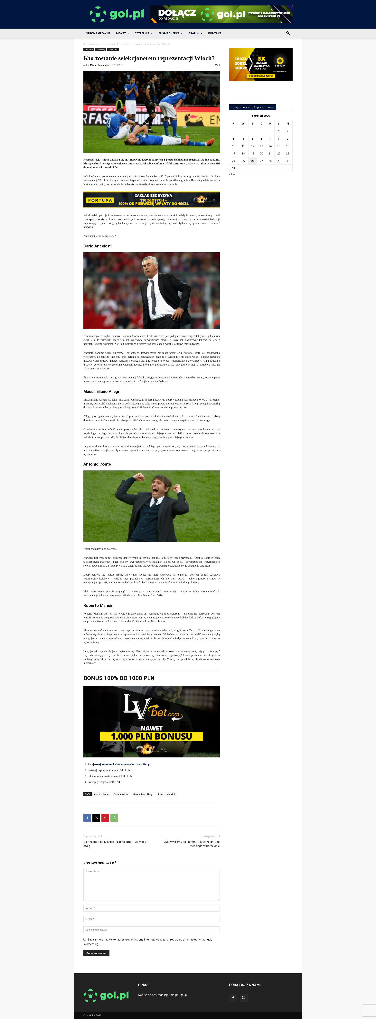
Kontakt (214, 33)
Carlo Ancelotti (120, 794)
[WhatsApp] (114, 818)
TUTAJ (115, 782)
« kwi (232, 174)
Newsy (121, 33)
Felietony (101, 49)
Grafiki (193, 33)
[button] (288, 33)
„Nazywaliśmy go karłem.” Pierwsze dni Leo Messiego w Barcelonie (192, 844)
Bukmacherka (169, 33)
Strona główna (91, 44)
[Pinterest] (105, 818)
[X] (96, 818)
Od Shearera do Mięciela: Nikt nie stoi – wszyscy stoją (114, 844)
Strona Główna (98, 33)
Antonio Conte (101, 794)
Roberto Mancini (166, 794)
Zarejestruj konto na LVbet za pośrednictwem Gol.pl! (119, 764)
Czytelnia (142, 33)
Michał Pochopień (99, 64)
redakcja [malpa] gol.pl (172, 995)
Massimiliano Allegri (143, 794)
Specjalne (113, 49)
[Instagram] (244, 998)
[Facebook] (87, 818)
